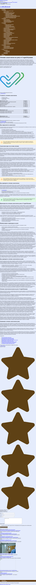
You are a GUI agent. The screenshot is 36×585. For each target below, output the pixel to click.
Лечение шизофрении (7, 44)
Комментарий (2, 523)
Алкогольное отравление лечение (11, 16)
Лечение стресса (6, 42)
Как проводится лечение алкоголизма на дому (9, 341)
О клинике (3, 9)
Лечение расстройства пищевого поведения (11, 37)
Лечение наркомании (7, 20)
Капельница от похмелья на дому (11, 15)
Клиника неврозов (7, 45)
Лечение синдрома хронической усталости (10, 39)
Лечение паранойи (7, 35)
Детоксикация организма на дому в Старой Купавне (8, 570)
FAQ (4, 584)
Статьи (3, 49)
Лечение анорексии (9, 38)
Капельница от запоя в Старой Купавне (6, 553)
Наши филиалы (4, 581)
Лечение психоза (6, 36)
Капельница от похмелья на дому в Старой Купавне (8, 540)
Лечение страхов (6, 41)
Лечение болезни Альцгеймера (9, 47)
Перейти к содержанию (4, 0)
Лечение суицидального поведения (9, 43)
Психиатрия (4, 22)
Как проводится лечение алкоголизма (8, 339)
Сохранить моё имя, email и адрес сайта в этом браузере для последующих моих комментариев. (16, 525)
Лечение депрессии (7, 30)
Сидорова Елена (2, 122)
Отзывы (6, 584)
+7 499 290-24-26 (5, 6)
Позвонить (1, 584)
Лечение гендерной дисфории (8, 29)
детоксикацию (4, 190)
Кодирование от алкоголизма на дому (10, 17)
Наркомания (4, 18)
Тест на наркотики (7, 19)
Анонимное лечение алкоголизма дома (8, 343)
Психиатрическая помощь (10, 26)
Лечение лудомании (7, 31)
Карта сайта (4, 580)
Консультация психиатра (10, 24)
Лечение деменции (7, 46)
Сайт (1, 516)
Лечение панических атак (8, 34)
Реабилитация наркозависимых (9, 21)
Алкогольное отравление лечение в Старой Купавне (8, 533)
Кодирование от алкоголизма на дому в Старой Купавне (9, 537)
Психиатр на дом (8, 25)
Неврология (6, 52)
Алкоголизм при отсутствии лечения (8, 338)
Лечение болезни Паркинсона (8, 48)
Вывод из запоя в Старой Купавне (5, 557)
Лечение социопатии (7, 40)
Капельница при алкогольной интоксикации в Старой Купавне (10, 530)
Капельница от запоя (9, 14)
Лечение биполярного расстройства (9, 28)
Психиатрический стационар (10, 27)
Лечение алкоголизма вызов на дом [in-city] (9, 342)
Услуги (5, 23)
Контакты (3, 55)
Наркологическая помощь (10, 13)
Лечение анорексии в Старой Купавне (6, 573)
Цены (3, 54)
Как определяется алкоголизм (6, 337)
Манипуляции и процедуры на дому (8, 340)
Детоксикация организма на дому (9, 12)
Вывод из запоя (6, 11)
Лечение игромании (9, 32)
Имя (1, 513)
